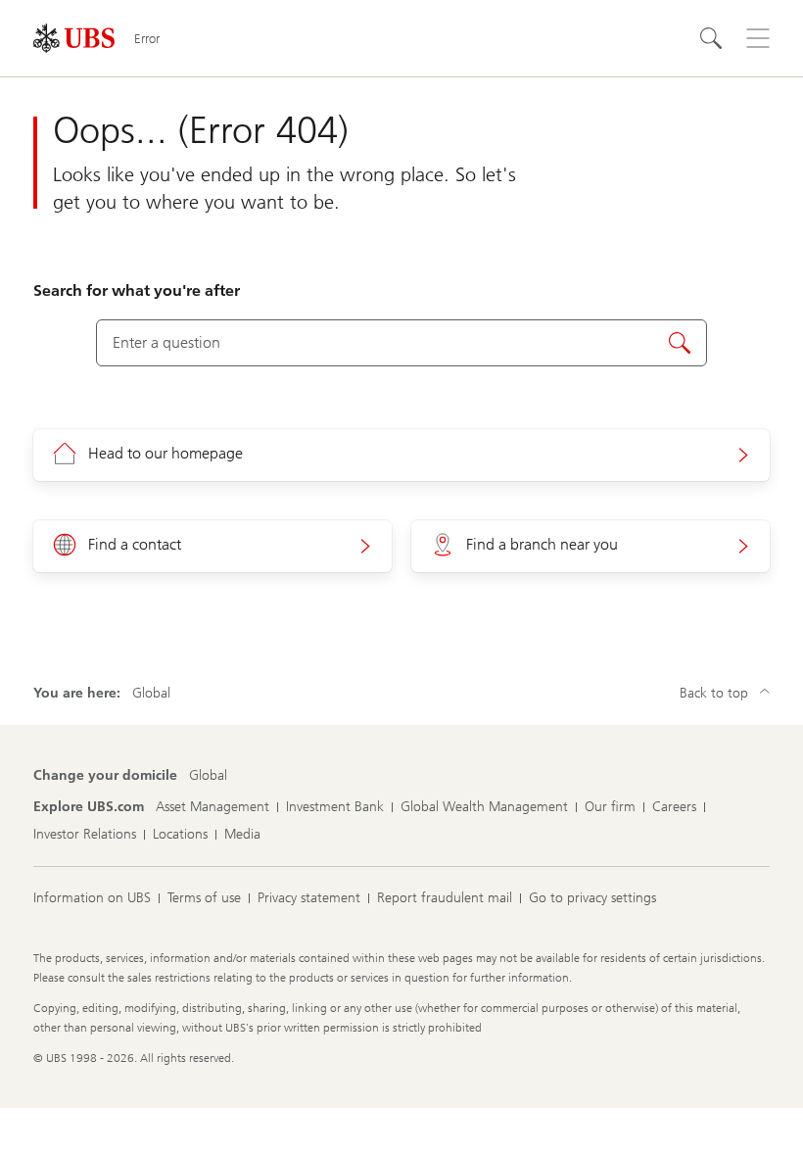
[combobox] (401, 342)
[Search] (711, 38)
